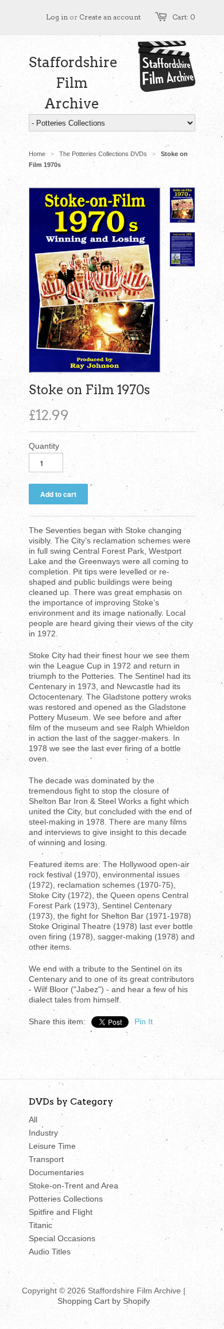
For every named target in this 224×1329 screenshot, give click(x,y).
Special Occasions (62, 1238)
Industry (43, 1132)
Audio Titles (50, 1251)
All (33, 1119)
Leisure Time (52, 1146)
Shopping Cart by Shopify (103, 1300)
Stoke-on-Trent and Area (73, 1185)
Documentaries (56, 1172)
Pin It (143, 1021)
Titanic (40, 1225)
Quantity (44, 445)
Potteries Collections (66, 1198)
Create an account (110, 17)
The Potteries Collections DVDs (103, 153)
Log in (57, 17)
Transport (46, 1159)
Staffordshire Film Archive (72, 83)
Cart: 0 (183, 17)
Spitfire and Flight (60, 1212)
